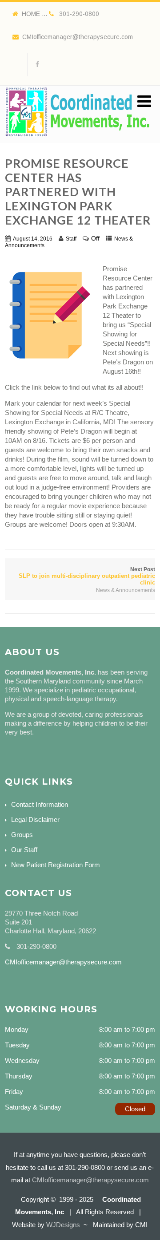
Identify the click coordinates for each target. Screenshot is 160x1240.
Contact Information (39, 804)
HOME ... (35, 13)
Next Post (87, 576)
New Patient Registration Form (55, 865)
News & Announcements (125, 590)
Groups (22, 834)
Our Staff (24, 849)
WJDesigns (63, 1224)
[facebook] (37, 64)
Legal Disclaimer (35, 819)
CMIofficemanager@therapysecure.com (77, 36)
